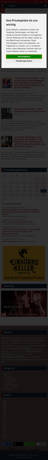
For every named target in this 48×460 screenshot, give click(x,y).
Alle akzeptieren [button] (24, 57)
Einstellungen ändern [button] (24, 61)
